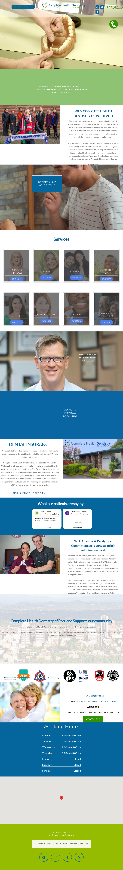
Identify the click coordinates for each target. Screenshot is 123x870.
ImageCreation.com (67, 835)
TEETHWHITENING (17, 314)
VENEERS (76, 314)
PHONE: (93, 696)
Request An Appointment (23, 7)
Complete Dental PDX (62, 832)
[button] (5, 8)
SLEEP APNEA (76, 271)
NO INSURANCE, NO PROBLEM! (29, 493)
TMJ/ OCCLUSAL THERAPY (106, 271)
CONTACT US (93, 719)
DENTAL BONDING (46, 314)
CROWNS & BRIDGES (16, 271)
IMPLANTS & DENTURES (106, 314)
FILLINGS (46, 271)
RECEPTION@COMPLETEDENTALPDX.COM (96, 701)
